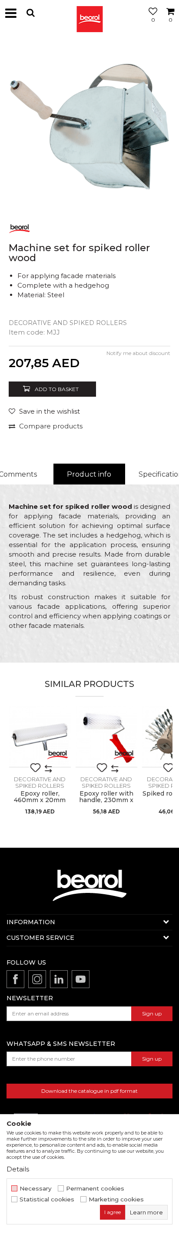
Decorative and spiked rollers (68, 323)
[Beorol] (89, 13)
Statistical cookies (47, 1199)
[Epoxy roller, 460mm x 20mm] (39, 736)
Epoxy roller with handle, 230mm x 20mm (106, 800)
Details (18, 1169)
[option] (89, 126)
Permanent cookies (95, 1188)
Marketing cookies (116, 1199)
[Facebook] (15, 979)
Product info (89, 474)
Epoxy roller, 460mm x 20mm (40, 796)
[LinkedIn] (58, 979)
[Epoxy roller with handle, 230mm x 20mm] (106, 736)
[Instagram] (37, 979)
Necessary (36, 1188)
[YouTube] (80, 979)
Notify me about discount (138, 353)
